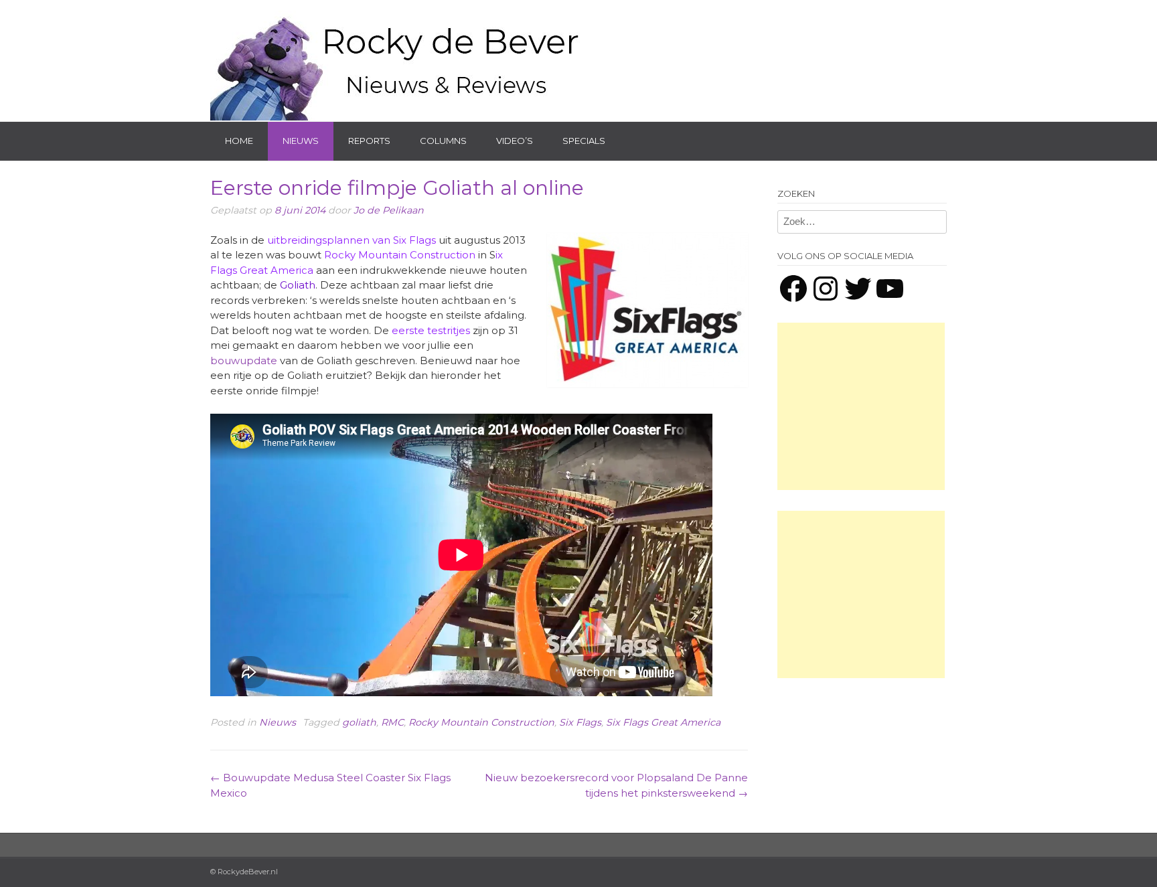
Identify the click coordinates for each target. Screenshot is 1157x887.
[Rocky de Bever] (397, 60)
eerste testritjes (431, 330)
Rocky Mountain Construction (399, 254)
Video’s (514, 140)
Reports (369, 140)
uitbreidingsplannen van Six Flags (351, 240)
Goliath (297, 284)
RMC (392, 722)
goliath (359, 722)
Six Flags (580, 722)
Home (239, 140)
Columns (443, 140)
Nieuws (301, 140)
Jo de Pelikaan (389, 210)
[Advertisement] (861, 406)
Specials (583, 140)
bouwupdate (243, 360)
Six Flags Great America (663, 722)
